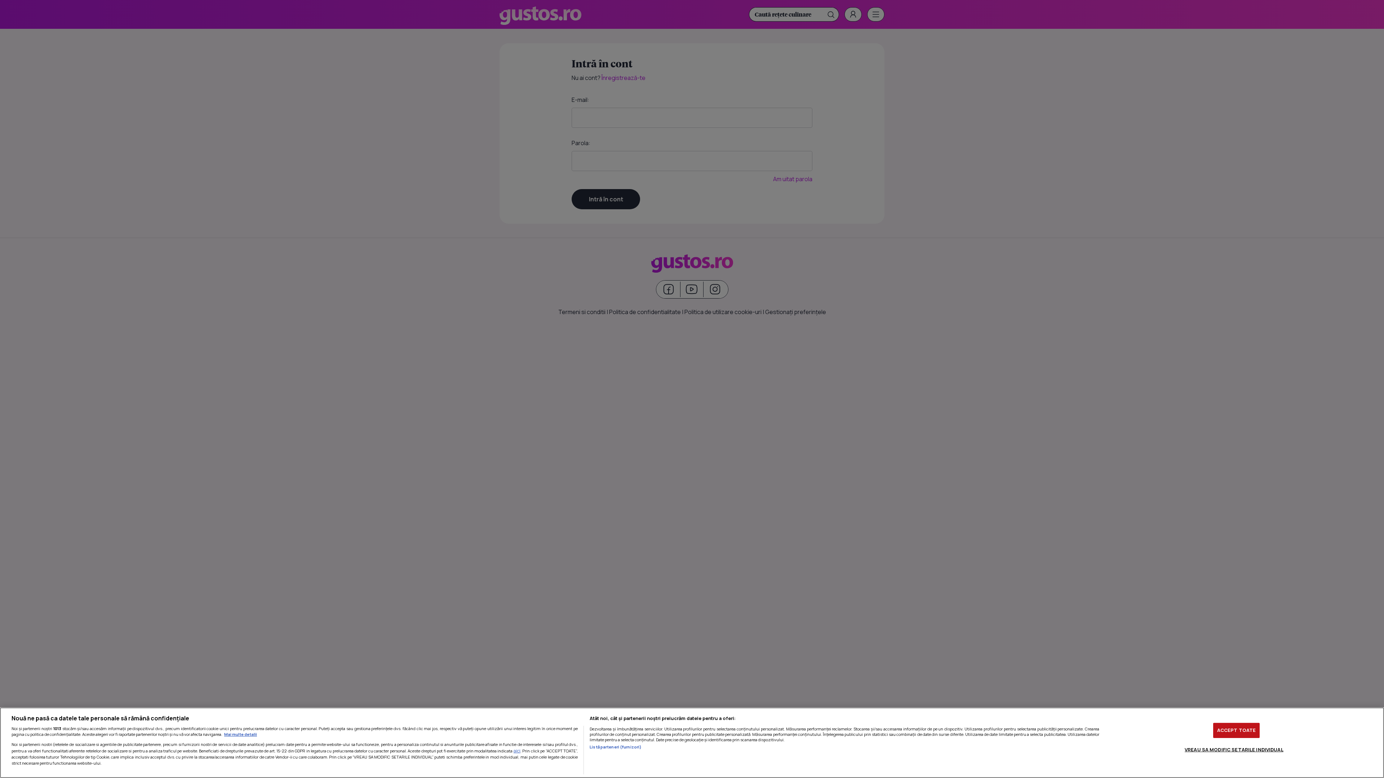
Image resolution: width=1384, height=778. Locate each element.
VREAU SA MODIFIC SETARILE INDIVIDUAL (1234, 749)
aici (517, 751)
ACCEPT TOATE (1236, 730)
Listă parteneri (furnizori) (616, 747)
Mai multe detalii (240, 734)
